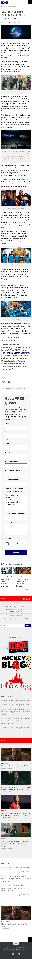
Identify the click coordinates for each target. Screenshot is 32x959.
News (14, 6)
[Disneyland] (16, 500)
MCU (3, 6)
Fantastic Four (14, 55)
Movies (8, 6)
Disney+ (4, 839)
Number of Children (13, 470)
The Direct (22, 179)
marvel (18, 388)
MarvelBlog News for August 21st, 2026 (16, 705)
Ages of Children (12, 479)
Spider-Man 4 (20, 787)
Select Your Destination (14, 489)
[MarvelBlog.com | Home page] (4, 2)
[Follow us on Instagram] (27, 599)
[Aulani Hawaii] (16, 504)
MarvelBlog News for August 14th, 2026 (16, 728)
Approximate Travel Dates (15, 513)
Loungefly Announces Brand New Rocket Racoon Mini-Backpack (22, 581)
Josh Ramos (7, 22)
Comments (9, 522)
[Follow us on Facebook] (24, 599)
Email (7, 443)
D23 (29, 326)
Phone (8, 452)
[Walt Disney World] (16, 495)
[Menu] (30, 2)
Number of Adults (12, 461)
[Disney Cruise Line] (16, 498)
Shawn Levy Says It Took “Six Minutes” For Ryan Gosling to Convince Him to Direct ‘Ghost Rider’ (16, 711)
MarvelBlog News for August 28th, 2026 (16, 700)
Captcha (8, 538)
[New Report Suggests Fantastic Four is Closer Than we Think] (16, 32)
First (6, 431)
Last (6, 439)
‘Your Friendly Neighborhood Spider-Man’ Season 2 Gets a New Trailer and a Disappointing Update (15, 721)
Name (8, 423)
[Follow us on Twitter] (30, 599)
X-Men (28, 787)
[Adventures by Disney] (16, 502)
